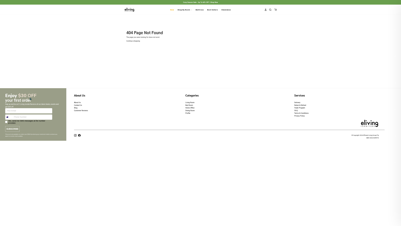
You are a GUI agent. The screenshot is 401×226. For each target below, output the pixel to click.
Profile (187, 113)
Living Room (189, 102)
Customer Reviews (81, 111)
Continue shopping (133, 41)
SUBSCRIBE (12, 129)
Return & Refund (300, 105)
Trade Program (299, 108)
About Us (77, 102)
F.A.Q (296, 111)
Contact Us (78, 105)
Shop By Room (184, 10)
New (172, 10)
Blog (75, 108)
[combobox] (9, 117)
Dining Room (190, 111)
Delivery (297, 102)
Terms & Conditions (301, 113)
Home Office (189, 108)
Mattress (200, 10)
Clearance (226, 10)
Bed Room (189, 105)
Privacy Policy (299, 116)
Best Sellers (212, 10)
